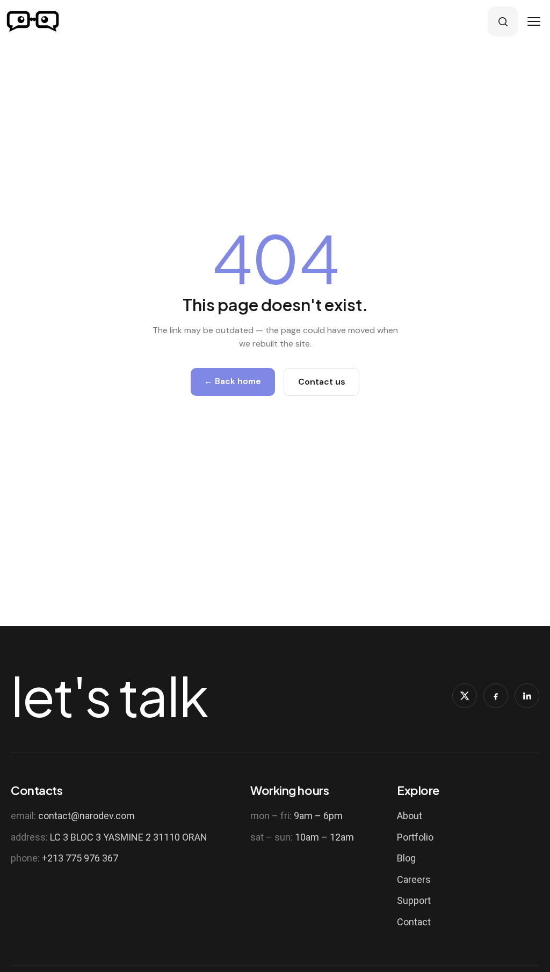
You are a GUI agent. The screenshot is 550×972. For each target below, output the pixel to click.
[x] (464, 695)
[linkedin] (527, 695)
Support (414, 900)
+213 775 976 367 (80, 858)
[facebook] (495, 695)
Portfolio (415, 837)
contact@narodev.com (86, 815)
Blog (406, 858)
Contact (414, 921)
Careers (414, 879)
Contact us (321, 381)
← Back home (232, 381)
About (409, 815)
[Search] (503, 21)
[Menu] (534, 21)
